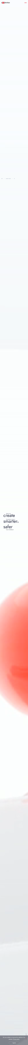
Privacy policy (16, 1039)
